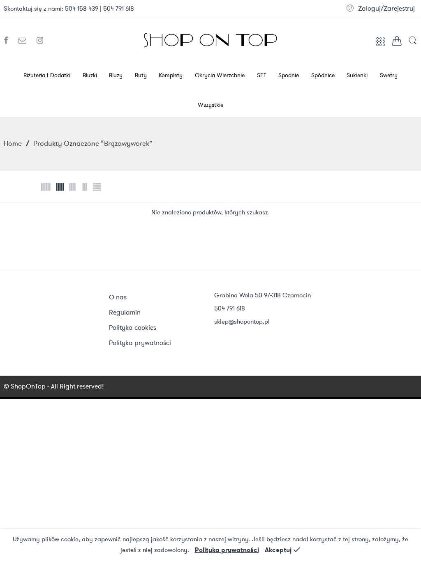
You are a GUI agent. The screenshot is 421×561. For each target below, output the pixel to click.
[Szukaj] (412, 43)
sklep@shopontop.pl (242, 321)
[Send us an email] (25, 41)
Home (13, 143)
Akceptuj (278, 550)
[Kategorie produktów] (380, 44)
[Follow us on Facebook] (9, 41)
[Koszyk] (397, 42)
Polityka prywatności (227, 550)
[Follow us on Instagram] (40, 41)
